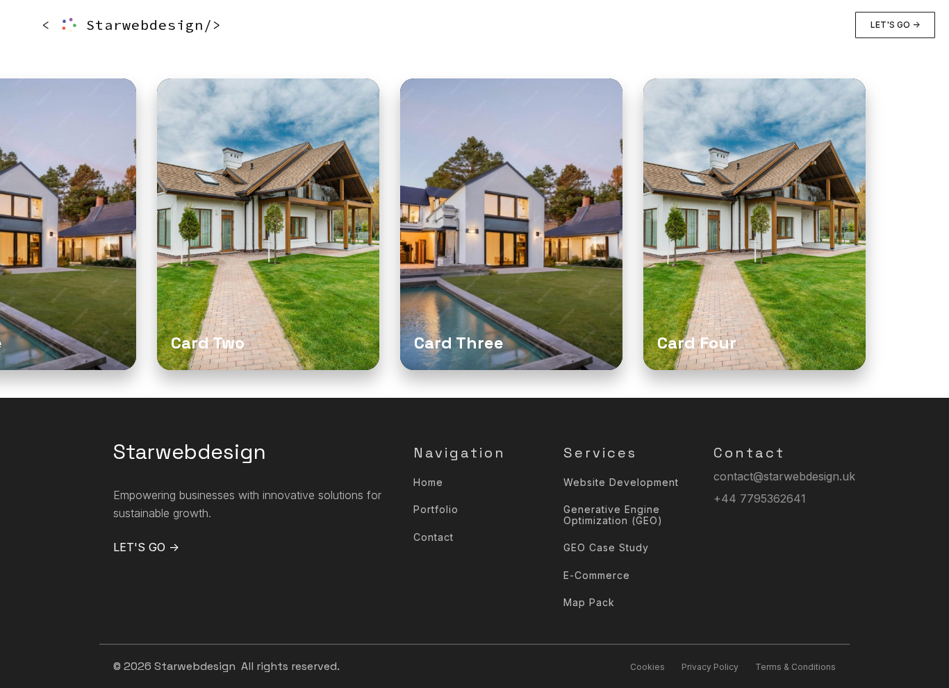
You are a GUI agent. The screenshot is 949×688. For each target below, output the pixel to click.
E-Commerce (596, 575)
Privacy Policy (710, 667)
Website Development (621, 482)
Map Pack (589, 602)
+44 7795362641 (759, 498)
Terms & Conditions (795, 667)
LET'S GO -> (895, 24)
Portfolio (436, 509)
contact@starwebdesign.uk (784, 476)
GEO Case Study (606, 547)
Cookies (647, 667)
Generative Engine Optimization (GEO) (613, 515)
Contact (433, 537)
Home (428, 482)
